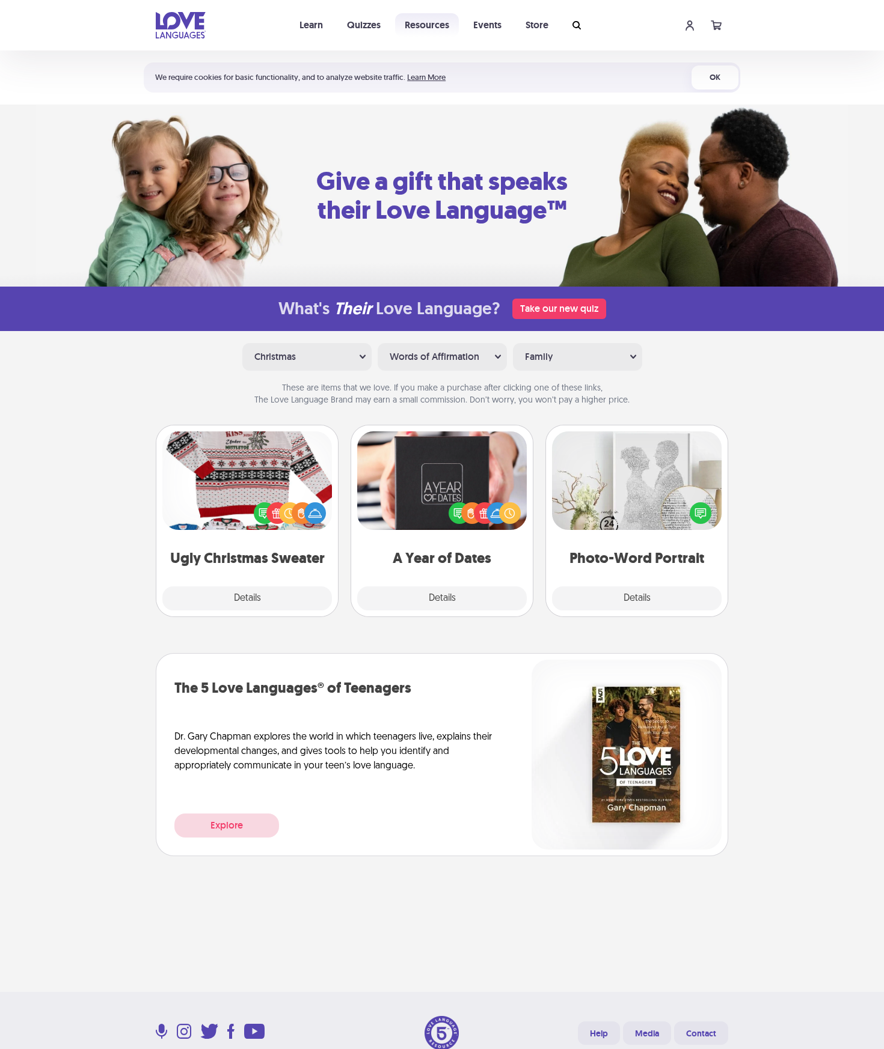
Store (537, 25)
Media (647, 1033)
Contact (701, 1033)
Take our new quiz (559, 308)
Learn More (426, 77)
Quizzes (364, 25)
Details (247, 598)
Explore (226, 825)
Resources (427, 25)
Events (487, 25)
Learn (311, 25)
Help (599, 1033)
